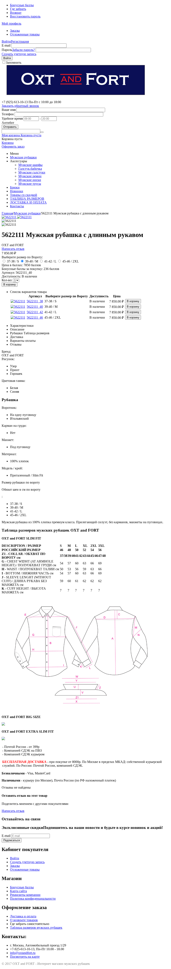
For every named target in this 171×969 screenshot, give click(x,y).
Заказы (15, 30)
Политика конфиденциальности (33, 898)
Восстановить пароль (25, 16)
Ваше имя (9, 109)
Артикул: (8, 272)
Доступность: (11, 276)
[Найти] (42, 132)
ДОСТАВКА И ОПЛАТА (28, 202)
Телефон (8, 114)
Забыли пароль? (23, 50)
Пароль (7, 50)
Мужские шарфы (30, 165)
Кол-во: (7, 280)
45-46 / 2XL (70, 261)
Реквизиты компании (25, 895)
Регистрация (20, 41)
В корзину (9, 284)
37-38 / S (13, 261)
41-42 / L (50, 261)
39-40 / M (31, 261)
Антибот (8, 122)
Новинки (16, 191)
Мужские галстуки (31, 172)
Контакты (17, 206)
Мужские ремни (29, 176)
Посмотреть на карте (25, 956)
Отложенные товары (25, 34)
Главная (7, 213)
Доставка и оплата (23, 916)
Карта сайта (18, 891)
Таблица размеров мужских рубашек (36, 927)
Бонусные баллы (22, 5)
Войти (6, 41)
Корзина (8, 142)
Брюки (15, 187)
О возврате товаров (24, 920)
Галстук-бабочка (30, 168)
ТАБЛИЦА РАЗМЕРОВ (27, 198)
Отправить (10, 126)
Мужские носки (29, 180)
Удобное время (12, 118)
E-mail (6, 45)
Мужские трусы (29, 183)
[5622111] (9, 217)
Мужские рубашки (23, 157)
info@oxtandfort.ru (22, 953)
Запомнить (13, 62)
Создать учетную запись (19, 54)
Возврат (15, 12)
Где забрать (18, 9)
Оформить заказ (13, 146)
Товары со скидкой (23, 195)
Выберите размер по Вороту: (22, 257)
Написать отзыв (13, 249)
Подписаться (11, 840)
